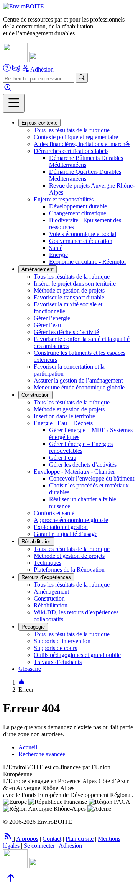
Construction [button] (35, 395)
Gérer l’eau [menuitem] (47, 325)
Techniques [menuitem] (47, 562)
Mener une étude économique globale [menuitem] (79, 387)
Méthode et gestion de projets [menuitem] (69, 290)
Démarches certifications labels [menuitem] (71, 151)
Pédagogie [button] (33, 627)
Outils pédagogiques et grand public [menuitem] (77, 655)
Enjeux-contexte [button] (39, 123)
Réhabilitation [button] (36, 541)
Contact (52, 838)
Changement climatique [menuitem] (77, 213)
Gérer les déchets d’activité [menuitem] (66, 332)
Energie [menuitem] (58, 254)
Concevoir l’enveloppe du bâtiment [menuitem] (91, 478)
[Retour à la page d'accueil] (21, 682)
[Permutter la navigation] (14, 103)
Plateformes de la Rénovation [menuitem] (69, 569)
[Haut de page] (10, 883)
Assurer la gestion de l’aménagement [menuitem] (78, 380)
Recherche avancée (41, 754)
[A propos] (7, 69)
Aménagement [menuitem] (51, 591)
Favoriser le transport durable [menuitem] (69, 297)
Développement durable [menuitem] (78, 206)
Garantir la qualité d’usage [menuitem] (65, 534)
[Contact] (16, 69)
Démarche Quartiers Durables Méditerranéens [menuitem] (85, 175)
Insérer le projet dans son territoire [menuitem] (75, 283)
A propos (27, 838)
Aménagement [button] (37, 269)
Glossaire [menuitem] (29, 668)
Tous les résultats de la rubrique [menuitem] (72, 130)
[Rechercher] (82, 78)
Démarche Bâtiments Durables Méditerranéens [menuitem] (86, 161)
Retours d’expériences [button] (46, 577)
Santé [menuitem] (55, 248)
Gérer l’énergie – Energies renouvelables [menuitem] (81, 447)
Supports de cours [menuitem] (55, 648)
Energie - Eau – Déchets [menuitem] (63, 423)
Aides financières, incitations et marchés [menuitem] (82, 144)
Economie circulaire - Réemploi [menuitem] (87, 261)
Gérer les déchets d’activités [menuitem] (83, 464)
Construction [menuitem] (49, 598)
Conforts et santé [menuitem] (54, 513)
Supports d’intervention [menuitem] (62, 641)
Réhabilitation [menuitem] (50, 605)
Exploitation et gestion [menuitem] (61, 527)
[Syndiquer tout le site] (8, 838)
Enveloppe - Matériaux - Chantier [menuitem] (74, 471)
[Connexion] (25, 69)
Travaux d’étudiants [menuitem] (58, 662)
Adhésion (42, 69)
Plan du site (80, 838)
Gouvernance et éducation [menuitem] (80, 241)
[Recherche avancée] (8, 90)
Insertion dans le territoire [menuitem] (64, 416)
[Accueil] (23, 6)
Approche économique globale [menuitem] (71, 520)
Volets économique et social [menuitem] (82, 234)
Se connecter (39, 845)
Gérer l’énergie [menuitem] (52, 318)
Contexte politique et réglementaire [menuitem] (76, 137)
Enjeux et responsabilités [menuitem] (64, 199)
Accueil (27, 747)
